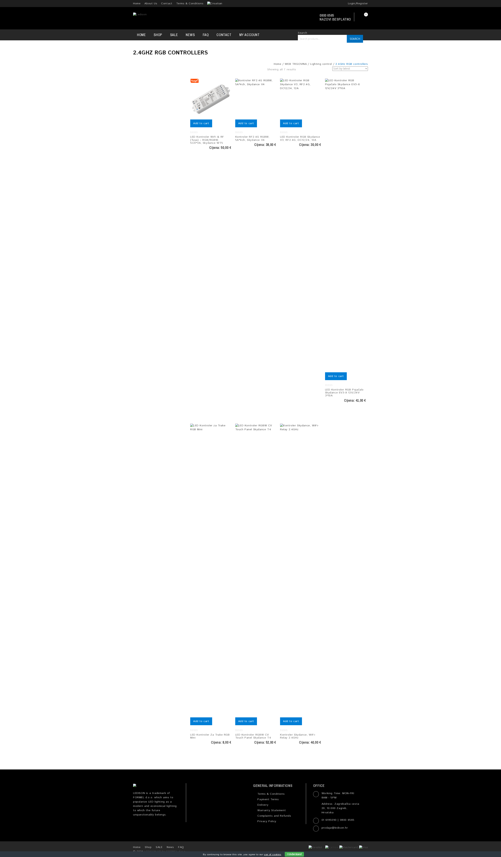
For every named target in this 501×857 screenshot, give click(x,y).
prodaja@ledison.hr (335, 828)
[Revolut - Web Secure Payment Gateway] (316, 847)
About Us (150, 3)
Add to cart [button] (201, 123)
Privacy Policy (266, 821)
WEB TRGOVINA (296, 64)
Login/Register (357, 3)
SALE (174, 34)
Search (355, 39)
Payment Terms (267, 799)
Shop (158, 34)
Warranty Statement (271, 810)
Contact (166, 3)
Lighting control (321, 64)
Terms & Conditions (189, 3)
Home (137, 3)
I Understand (294, 854)
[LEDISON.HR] (140, 14)
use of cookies (272, 854)
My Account (249, 34)
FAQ (206, 34)
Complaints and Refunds (273, 816)
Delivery (262, 805)
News (190, 34)
